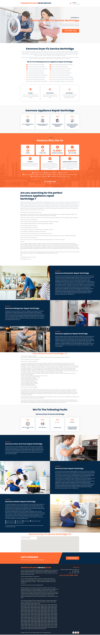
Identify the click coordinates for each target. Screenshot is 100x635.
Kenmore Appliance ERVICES (36, 568)
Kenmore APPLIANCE (36, 3)
